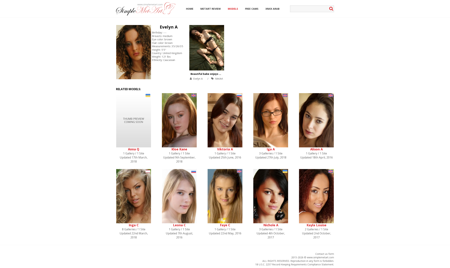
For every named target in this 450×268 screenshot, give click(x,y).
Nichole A (270, 225)
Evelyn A (169, 27)
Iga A (271, 149)
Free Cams (251, 8)
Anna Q (133, 149)
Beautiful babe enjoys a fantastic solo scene (219, 74)
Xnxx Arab (272, 8)
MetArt (219, 78)
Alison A (316, 149)
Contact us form (324, 253)
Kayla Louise (316, 225)
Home (189, 8)
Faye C (225, 225)
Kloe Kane (179, 149)
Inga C (134, 225)
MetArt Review (210, 8)
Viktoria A (225, 149)
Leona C (179, 225)
